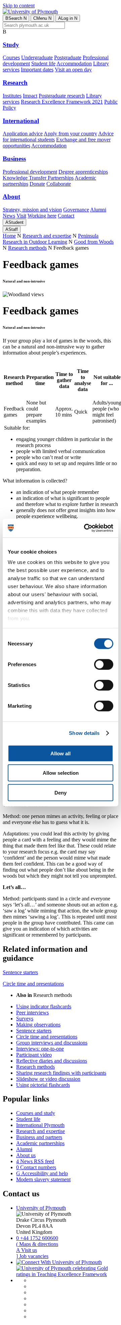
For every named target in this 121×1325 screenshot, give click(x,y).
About (11, 196)
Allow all (60, 753)
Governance (76, 209)
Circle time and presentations (33, 984)
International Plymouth (40, 1125)
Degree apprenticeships (83, 172)
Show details (84, 733)
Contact (66, 215)
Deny (60, 792)
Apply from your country (70, 133)
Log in (67, 18)
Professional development (30, 172)
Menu (42, 18)
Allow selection (61, 773)
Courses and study (35, 1113)
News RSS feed (35, 1161)
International (21, 120)
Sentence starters (20, 972)
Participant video (34, 1055)
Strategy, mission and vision (32, 209)
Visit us (26, 1250)
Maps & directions (37, 1244)
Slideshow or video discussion (48, 1079)
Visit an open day (73, 69)
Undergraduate (37, 57)
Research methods (27, 248)
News (9, 215)
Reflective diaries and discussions (51, 1061)
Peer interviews (32, 1012)
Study (11, 44)
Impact (30, 96)
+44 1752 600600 (37, 1238)
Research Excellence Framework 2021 (62, 102)
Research (15, 82)
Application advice (23, 133)
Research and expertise (47, 236)
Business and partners (39, 1137)
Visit (21, 215)
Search (16, 18)
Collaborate (58, 184)
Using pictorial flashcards (43, 1085)
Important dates (37, 69)
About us (26, 1155)
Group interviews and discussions (51, 1043)
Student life (43, 63)
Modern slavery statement (43, 1179)
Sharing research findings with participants (61, 1073)
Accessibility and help (42, 1173)
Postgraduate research (62, 96)
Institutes (12, 96)
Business (14, 158)
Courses (11, 57)
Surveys (24, 1018)
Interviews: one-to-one (40, 1049)
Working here (42, 215)
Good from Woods (94, 242)
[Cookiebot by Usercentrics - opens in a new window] (85, 528)
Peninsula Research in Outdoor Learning (50, 239)
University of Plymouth (41, 1208)
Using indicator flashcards (43, 1006)
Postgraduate (67, 57)
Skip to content (19, 5)
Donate (37, 184)
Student (14, 222)
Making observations (38, 1024)
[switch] (103, 664)
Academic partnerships (40, 1143)
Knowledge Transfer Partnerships (38, 178)
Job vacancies (32, 1256)
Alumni (98, 209)
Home (9, 236)
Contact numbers (36, 1167)
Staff (11, 229)
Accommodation (74, 63)
